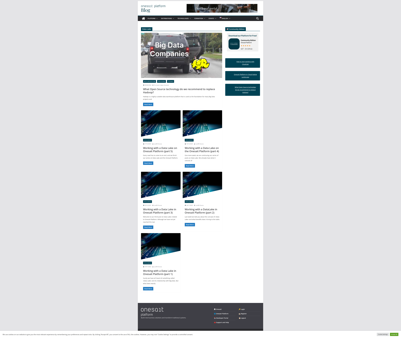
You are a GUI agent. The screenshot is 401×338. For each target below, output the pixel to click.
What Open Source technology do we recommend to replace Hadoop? (179, 90)
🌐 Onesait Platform (221, 314)
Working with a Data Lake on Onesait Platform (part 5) (160, 149)
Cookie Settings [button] (383, 334)
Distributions (166, 18)
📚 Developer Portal (221, 318)
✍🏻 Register (243, 314)
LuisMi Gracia (158, 144)
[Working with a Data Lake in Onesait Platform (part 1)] (161, 246)
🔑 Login (242, 309)
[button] (156, 18)
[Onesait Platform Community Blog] (152, 308)
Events (211, 18)
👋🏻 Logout (242, 318)
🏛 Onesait (218, 309)
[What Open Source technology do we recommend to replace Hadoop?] (181, 55)
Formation (198, 18)
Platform (151, 18)
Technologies (183, 18)
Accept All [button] (394, 334)
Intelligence (147, 140)
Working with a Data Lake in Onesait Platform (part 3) (159, 211)
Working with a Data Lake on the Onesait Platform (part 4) (202, 149)
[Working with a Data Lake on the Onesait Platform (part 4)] (202, 123)
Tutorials (170, 81)
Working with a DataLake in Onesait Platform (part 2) (201, 211)
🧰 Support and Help (221, 322)
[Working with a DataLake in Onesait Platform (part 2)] (202, 185)
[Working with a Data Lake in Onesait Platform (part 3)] (161, 185)
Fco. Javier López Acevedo (161, 85)
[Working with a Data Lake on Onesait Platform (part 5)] (161, 123)
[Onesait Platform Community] (143, 18)
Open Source (161, 81)
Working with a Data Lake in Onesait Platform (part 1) (159, 272)
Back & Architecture (149, 81)
